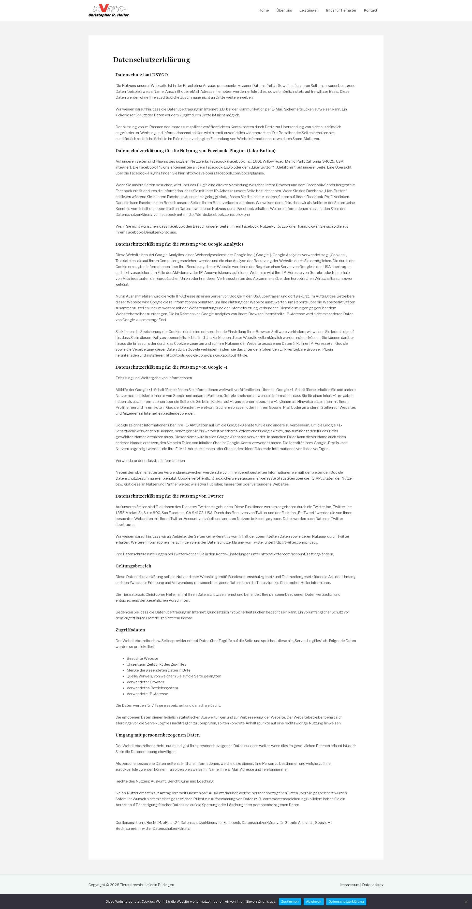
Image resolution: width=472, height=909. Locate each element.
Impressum (349, 885)
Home (263, 10)
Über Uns (284, 10)
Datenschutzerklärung (346, 901)
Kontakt (370, 10)
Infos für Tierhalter (341, 10)
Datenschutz (373, 885)
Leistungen (309, 10)
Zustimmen (290, 901)
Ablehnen (313, 901)
